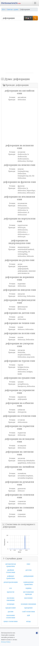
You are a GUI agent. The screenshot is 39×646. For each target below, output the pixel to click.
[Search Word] (35, 18)
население (28, 598)
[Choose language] (28, 18)
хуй (28, 615)
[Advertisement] (19, 47)
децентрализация (11, 582)
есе (10, 588)
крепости (10, 592)
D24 (3, 9)
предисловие (10, 608)
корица (28, 588)
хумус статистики (11, 621)
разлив (10, 612)
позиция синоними (28, 604)
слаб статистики (28, 612)
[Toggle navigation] (35, 3)
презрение (28, 608)
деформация (28, 576)
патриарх (10, 604)
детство (28, 570)
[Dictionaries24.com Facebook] (37, 633)
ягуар (28, 621)
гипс (28, 564)
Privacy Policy (5, 642)
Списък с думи (12, 9)
